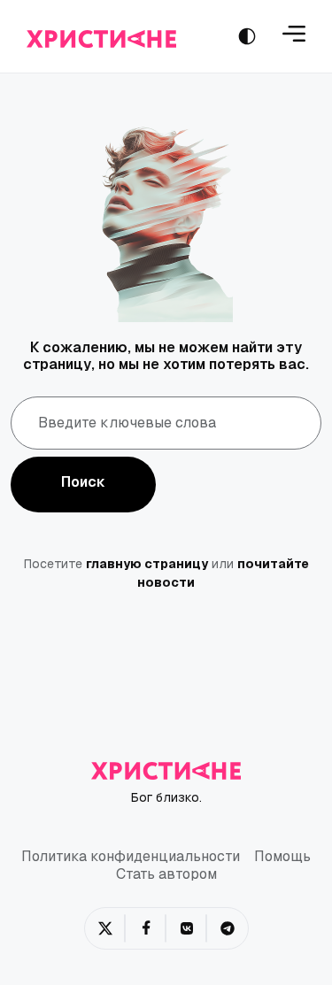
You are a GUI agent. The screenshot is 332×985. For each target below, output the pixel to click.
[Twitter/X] (105, 928)
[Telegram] (227, 928)
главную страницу (147, 564)
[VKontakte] (186, 928)
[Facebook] (146, 928)
